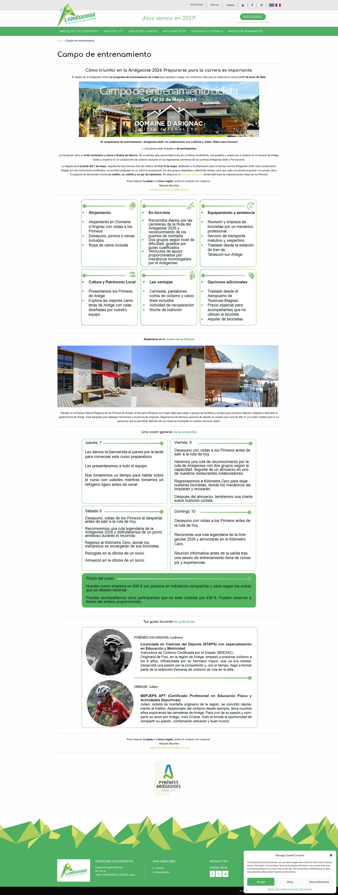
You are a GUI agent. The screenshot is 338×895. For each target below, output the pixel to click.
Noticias (196, 5)
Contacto (159, 867)
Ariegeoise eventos (143, 31)
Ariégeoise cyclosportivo (79, 31)
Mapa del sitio (162, 872)
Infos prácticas (174, 31)
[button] (331, 855)
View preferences (319, 882)
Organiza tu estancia (207, 31)
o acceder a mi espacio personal (252, 22)
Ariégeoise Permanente (245, 31)
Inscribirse (252, 16)
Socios (215, 5)
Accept (261, 882)
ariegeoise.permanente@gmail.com (169, 189)
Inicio (60, 40)
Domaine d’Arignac (191, 174)
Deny (290, 882)
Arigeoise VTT (113, 31)
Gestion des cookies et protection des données (290, 888)
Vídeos (230, 5)
